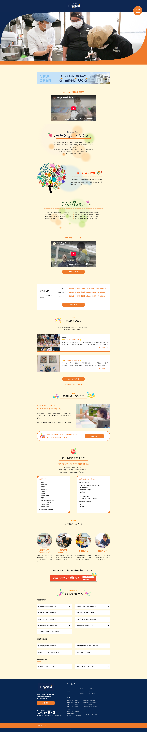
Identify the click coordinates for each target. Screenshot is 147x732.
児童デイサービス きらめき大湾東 (86, 606)
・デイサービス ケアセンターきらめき (91, 714)
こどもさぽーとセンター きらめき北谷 (48, 632)
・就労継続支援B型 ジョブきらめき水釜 (89, 702)
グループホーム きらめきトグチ (85, 666)
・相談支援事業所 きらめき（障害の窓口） (90, 706)
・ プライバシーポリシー (43, 725)
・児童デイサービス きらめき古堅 (72, 704)
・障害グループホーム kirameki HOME (89, 709)
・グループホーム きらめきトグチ (88, 704)
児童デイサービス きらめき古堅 (47, 613)
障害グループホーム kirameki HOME (48, 652)
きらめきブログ (82, 691)
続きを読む (102, 347)
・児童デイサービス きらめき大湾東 (73, 702)
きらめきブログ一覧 (73, 379)
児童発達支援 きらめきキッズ (85, 625)
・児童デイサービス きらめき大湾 (72, 700)
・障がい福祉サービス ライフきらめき (91, 716)
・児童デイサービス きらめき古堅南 (73, 709)
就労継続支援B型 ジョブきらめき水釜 (87, 646)
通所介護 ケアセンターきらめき (47, 666)
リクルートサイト (73, 272)
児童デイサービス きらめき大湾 (47, 606)
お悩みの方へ (94, 436)
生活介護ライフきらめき (83, 652)
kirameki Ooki (85, 712)
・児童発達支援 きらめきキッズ (72, 713)
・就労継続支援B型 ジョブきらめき (89, 700)
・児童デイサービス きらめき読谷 (72, 706)
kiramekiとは (69, 689)
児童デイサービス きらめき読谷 (85, 613)
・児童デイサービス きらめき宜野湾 (73, 711)
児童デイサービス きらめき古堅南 (86, 619)
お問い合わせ (46, 703)
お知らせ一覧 (73, 305)
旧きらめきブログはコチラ (72, 384)
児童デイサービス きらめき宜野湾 (47, 625)
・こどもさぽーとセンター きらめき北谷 (74, 715)
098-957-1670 (43, 698)
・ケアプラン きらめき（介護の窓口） (89, 708)
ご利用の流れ (92, 689)
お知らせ (81, 689)
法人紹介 (68, 691)
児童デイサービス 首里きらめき (47, 619)
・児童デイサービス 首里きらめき (72, 708)
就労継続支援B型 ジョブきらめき (47, 646)
